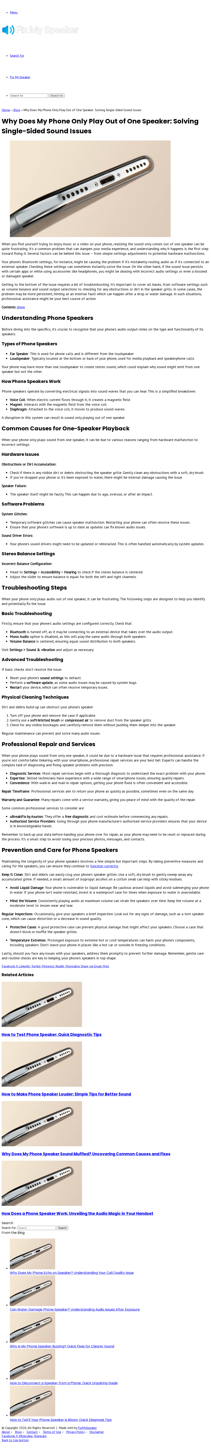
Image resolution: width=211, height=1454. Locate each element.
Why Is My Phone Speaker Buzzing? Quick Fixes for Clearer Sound (62, 1346)
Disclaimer (96, 1432)
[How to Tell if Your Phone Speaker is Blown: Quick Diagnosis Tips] (32, 1415)
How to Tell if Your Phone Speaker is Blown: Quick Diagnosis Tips (61, 1419)
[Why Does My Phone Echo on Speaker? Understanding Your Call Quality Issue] (32, 1268)
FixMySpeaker (87, 1428)
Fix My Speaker (20, 77)
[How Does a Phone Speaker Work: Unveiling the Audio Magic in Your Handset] (42, 1205)
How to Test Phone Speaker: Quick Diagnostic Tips (52, 1034)
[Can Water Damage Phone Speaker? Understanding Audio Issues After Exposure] (32, 1305)
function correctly (104, 866)
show (21, 307)
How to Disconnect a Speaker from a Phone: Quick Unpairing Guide (64, 1383)
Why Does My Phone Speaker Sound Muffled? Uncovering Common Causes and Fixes (86, 1154)
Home (6, 110)
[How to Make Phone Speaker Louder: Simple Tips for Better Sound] (42, 1085)
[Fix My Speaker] (40, 34)
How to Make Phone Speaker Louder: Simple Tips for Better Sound (66, 1094)
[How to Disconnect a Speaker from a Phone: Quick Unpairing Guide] (32, 1378)
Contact (32, 1432)
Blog (16, 110)
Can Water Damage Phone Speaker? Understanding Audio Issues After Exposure (75, 1309)
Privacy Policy (75, 1432)
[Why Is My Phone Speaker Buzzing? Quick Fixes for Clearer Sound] (32, 1342)
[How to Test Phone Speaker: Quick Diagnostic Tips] (42, 1026)
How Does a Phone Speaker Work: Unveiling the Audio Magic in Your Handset (77, 1213)
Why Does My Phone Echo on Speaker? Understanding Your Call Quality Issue (72, 1272)
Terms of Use (52, 1432)
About (6, 1432)
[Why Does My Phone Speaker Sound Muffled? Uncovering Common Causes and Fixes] (42, 1145)
